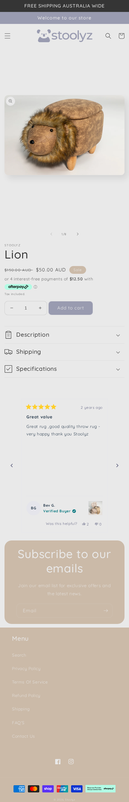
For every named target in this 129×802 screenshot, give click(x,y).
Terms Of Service (30, 682)
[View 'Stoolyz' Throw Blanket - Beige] (95, 508)
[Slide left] (51, 234)
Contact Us (23, 736)
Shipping (21, 709)
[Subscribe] (105, 611)
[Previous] (11, 465)
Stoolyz (70, 799)
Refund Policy (26, 695)
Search (19, 655)
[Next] (117, 465)
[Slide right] (77, 234)
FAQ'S (18, 722)
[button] (7, 35)
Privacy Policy (26, 668)
